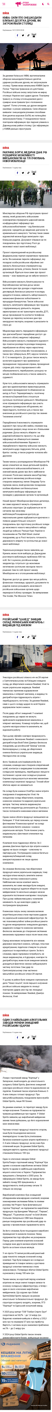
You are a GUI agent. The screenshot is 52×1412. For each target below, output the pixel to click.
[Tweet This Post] (23, 35)
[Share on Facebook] (17, 35)
